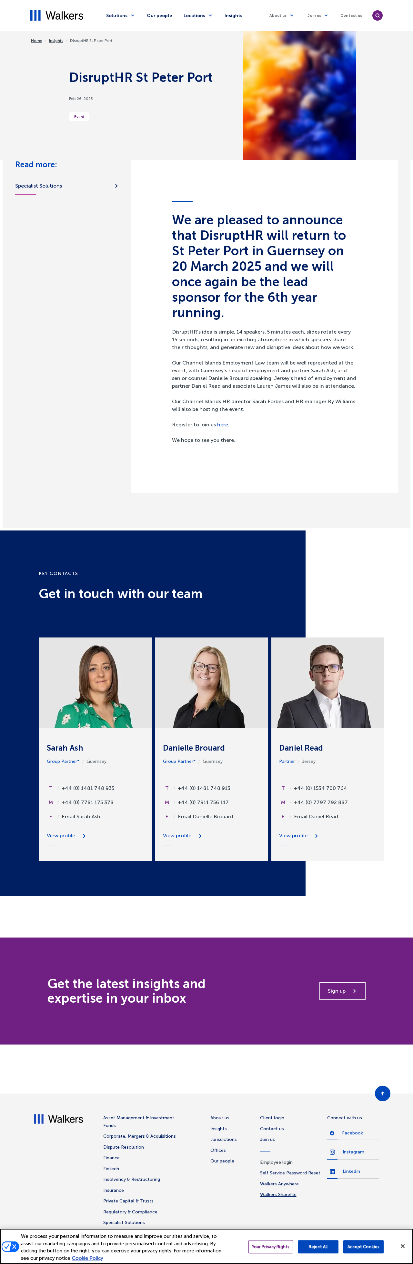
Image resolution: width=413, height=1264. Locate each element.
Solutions (116, 15)
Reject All (318, 1246)
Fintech (111, 1169)
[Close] (403, 1246)
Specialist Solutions (38, 186)
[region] (206, 1246)
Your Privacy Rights (270, 1246)
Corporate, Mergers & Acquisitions (139, 1136)
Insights (233, 15)
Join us (314, 15)
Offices (218, 1150)
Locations (194, 15)
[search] (377, 15)
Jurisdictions (223, 1139)
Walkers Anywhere (279, 1184)
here (222, 425)
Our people (159, 15)
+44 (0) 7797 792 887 (321, 802)
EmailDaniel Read (316, 816)
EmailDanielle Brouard (205, 816)
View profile (61, 835)
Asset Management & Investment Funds (138, 1121)
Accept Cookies (363, 1246)
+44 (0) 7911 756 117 (203, 802)
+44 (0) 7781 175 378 (88, 802)
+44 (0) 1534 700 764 (320, 788)
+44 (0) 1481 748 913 (204, 788)
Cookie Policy (87, 1258)
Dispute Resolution (123, 1147)
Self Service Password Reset (290, 1173)
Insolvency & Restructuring (131, 1179)
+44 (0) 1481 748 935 (88, 788)
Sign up (337, 991)
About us (278, 15)
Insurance (113, 1190)
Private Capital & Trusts (128, 1201)
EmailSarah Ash (81, 816)
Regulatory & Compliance (130, 1212)
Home (36, 41)
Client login (272, 1118)
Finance (111, 1158)
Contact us (351, 15)
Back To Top (382, 1093)
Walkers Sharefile (278, 1194)
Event (79, 116)
